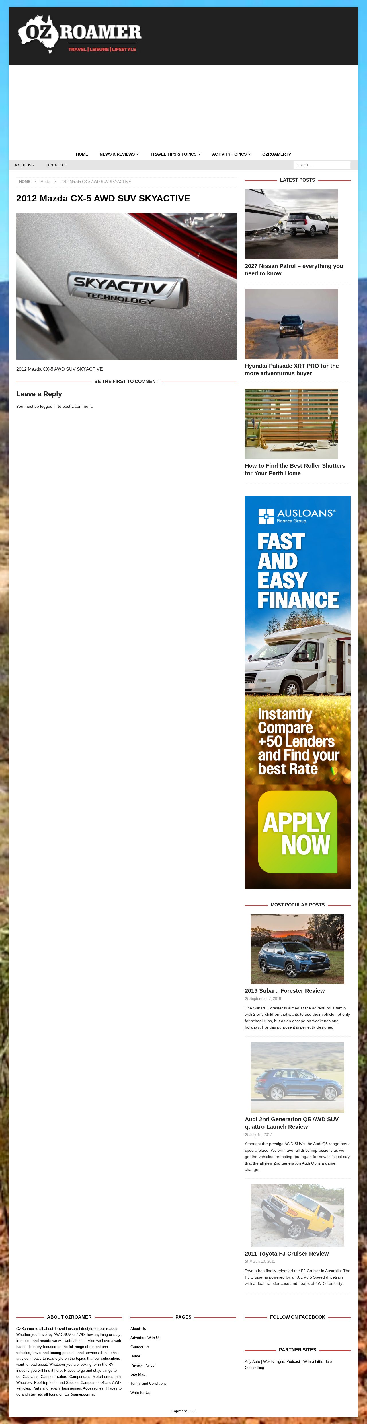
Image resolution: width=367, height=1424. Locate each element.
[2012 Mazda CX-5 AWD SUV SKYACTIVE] (126, 356)
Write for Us (140, 1392)
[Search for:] (322, 165)
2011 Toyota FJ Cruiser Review (287, 1253)
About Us (23, 165)
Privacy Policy (142, 1365)
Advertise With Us (145, 1338)
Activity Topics (229, 154)
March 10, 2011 (262, 1261)
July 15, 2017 (260, 1134)
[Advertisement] (183, 105)
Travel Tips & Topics (173, 154)
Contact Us (56, 165)
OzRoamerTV (276, 154)
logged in (48, 406)
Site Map (137, 1374)
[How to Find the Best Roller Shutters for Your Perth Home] (298, 424)
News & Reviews (117, 154)
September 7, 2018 (265, 998)
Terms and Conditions (148, 1383)
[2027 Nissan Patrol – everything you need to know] (298, 224)
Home (82, 154)
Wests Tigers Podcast (281, 1361)
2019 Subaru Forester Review (285, 991)
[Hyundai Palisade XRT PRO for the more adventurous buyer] (298, 324)
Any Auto (252, 1361)
